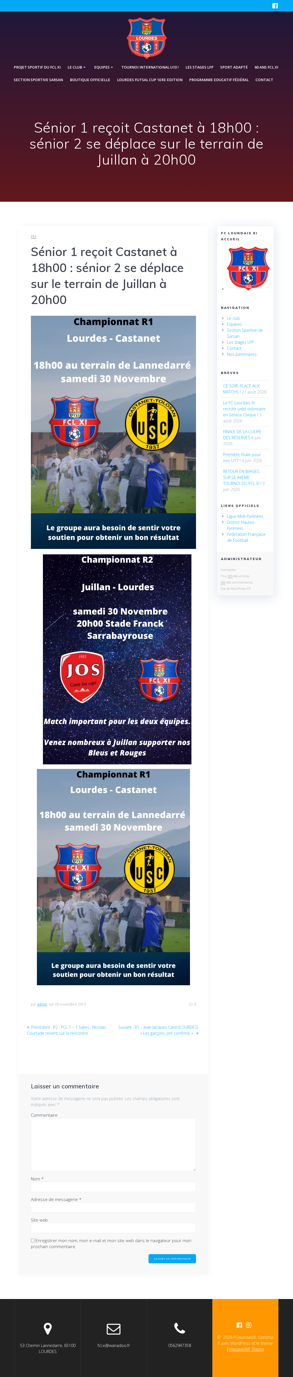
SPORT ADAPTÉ (234, 67)
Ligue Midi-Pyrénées (245, 516)
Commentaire (44, 1115)
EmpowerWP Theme (245, 1349)
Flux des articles (235, 576)
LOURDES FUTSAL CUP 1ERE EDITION (150, 79)
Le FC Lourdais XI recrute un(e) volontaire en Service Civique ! (244, 408)
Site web (39, 1220)
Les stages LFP (199, 67)
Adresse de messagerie (56, 1199)
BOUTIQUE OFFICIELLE (90, 79)
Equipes (234, 324)
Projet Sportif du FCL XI (37, 67)
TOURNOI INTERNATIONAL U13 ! (150, 67)
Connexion (228, 569)
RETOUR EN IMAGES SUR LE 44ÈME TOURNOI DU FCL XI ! (242, 477)
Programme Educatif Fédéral (219, 79)
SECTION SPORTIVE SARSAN (38, 79)
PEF (34, 236)
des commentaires (237, 582)
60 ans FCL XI (266, 67)
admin (42, 1004)
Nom (37, 1179)
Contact (264, 79)
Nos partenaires (242, 354)
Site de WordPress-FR (235, 588)
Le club (233, 318)
